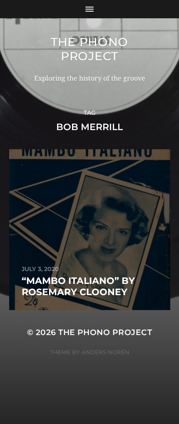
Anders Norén (105, 352)
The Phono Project (89, 49)
